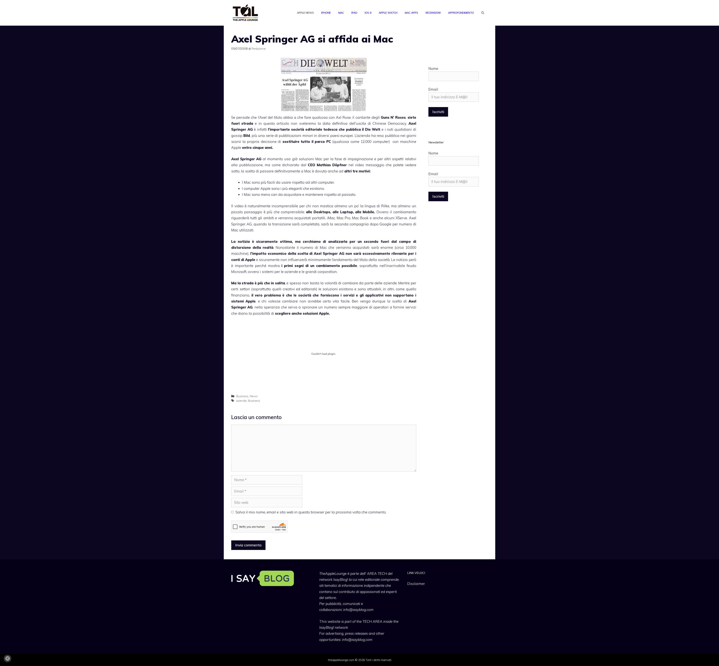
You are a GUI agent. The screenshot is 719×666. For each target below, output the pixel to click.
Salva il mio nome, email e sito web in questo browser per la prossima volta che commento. (311, 512)
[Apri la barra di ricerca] (483, 12)
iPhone (326, 12)
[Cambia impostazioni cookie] (7, 658)
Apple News (305, 12)
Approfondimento (461, 12)
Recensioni (433, 12)
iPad (354, 12)
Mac (341, 12)
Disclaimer (416, 583)
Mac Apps (411, 12)
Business (242, 396)
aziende (241, 400)
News (254, 396)
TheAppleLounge (333, 573)
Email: (433, 89)
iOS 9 (368, 12)
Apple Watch (388, 12)
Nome (433, 68)
